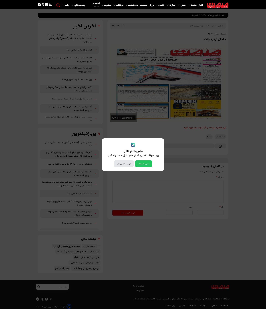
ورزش (151, 5)
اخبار (201, 5)
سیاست (143, 5)
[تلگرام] (39, 5)
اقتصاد (161, 5)
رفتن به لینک (143, 163)
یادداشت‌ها (133, 5)
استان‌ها (108, 5)
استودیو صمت (96, 5)
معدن (183, 5)
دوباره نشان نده (124, 163)
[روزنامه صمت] (218, 5)
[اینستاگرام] (46, 5)
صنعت (194, 5)
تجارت (172, 5)
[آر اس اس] (50, 5)
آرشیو (67, 5)
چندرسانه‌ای (80, 5)
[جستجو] (58, 5)
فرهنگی (120, 5)
